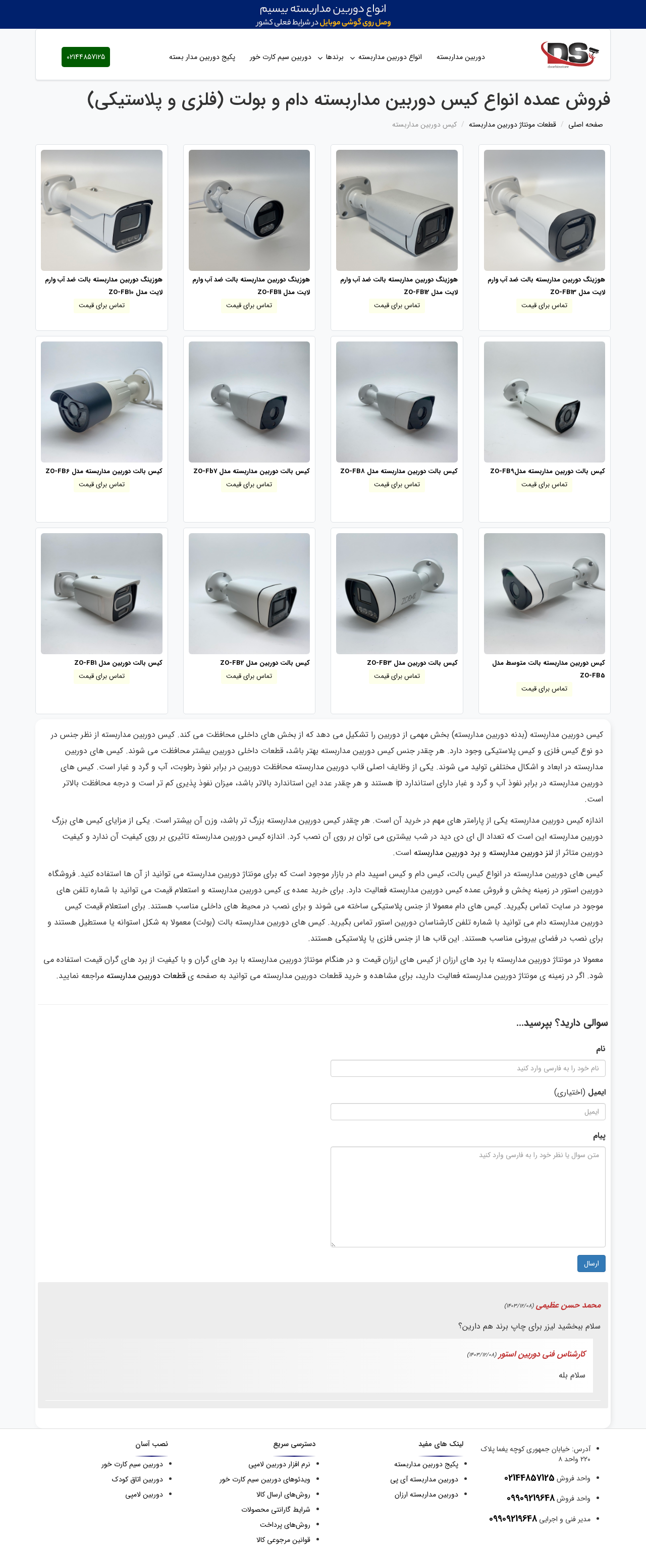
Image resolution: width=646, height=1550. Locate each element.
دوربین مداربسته (461, 57)
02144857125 (86, 57)
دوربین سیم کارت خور (280, 57)
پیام (599, 1135)
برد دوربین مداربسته (447, 852)
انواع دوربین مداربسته (390, 57)
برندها (335, 57)
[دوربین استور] (560, 54)
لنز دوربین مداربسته (521, 852)
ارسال (591, 1263)
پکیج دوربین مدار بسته (202, 57)
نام (601, 1049)
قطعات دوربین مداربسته (145, 975)
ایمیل (597, 1092)
